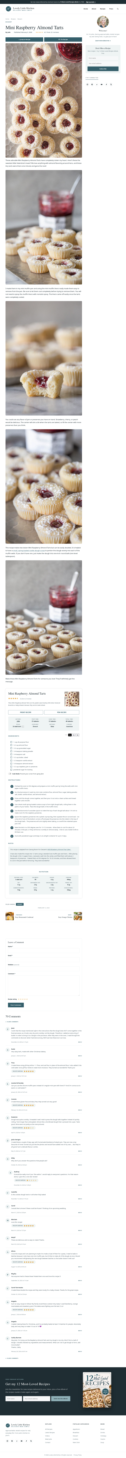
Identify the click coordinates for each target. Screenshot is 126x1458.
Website (13, 965)
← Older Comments (12, 1021)
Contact (47, 1442)
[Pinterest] (92, 84)
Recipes (102, 9)
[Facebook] (97, 84)
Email (10, 955)
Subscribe (103, 69)
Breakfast (76, 1432)
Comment (11, 974)
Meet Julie (48, 1439)
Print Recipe (25, 712)
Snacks (103, 1439)
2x (74, 735)
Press (111, 9)
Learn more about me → (103, 41)
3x (77, 735)
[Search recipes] (117, 9)
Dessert (20, 19)
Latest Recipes (50, 1432)
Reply (80, 1042)
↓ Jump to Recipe (24, 39)
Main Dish (76, 1442)
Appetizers (76, 1429)
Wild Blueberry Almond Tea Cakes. (59, 849)
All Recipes (48, 1429)
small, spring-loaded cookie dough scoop (29, 550)
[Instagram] (87, 84)
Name (10, 946)
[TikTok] (106, 84)
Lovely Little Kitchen (23, 8)
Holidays (103, 1436)
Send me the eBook (61, 1399)
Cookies (75, 1439)
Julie (18, 721)
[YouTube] (101, 84)
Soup (102, 1442)
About (94, 9)
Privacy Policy (78, 1455)
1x (70, 735)
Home (86, 9)
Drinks (103, 1432)
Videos (47, 1436)
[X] (111, 84)
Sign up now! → (91, 2)
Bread (102, 1429)
